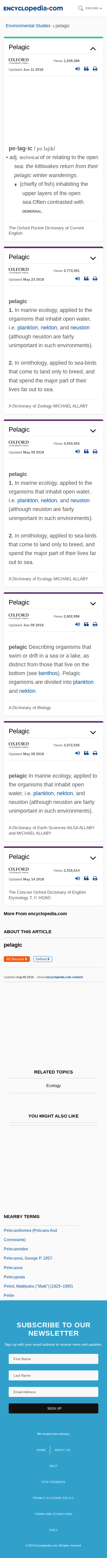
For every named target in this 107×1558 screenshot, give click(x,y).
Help (53, 1465)
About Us (62, 1449)
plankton (27, 327)
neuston (80, 327)
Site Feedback (53, 1481)
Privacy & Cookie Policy (53, 1497)
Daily (53, 1529)
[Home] (33, 8)
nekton (49, 327)
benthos (48, 673)
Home (41, 1449)
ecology (53, 1086)
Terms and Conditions (53, 1513)
